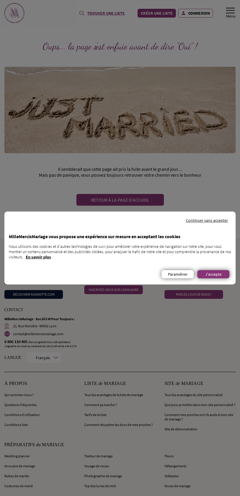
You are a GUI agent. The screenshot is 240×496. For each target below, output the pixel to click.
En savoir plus (38, 257)
